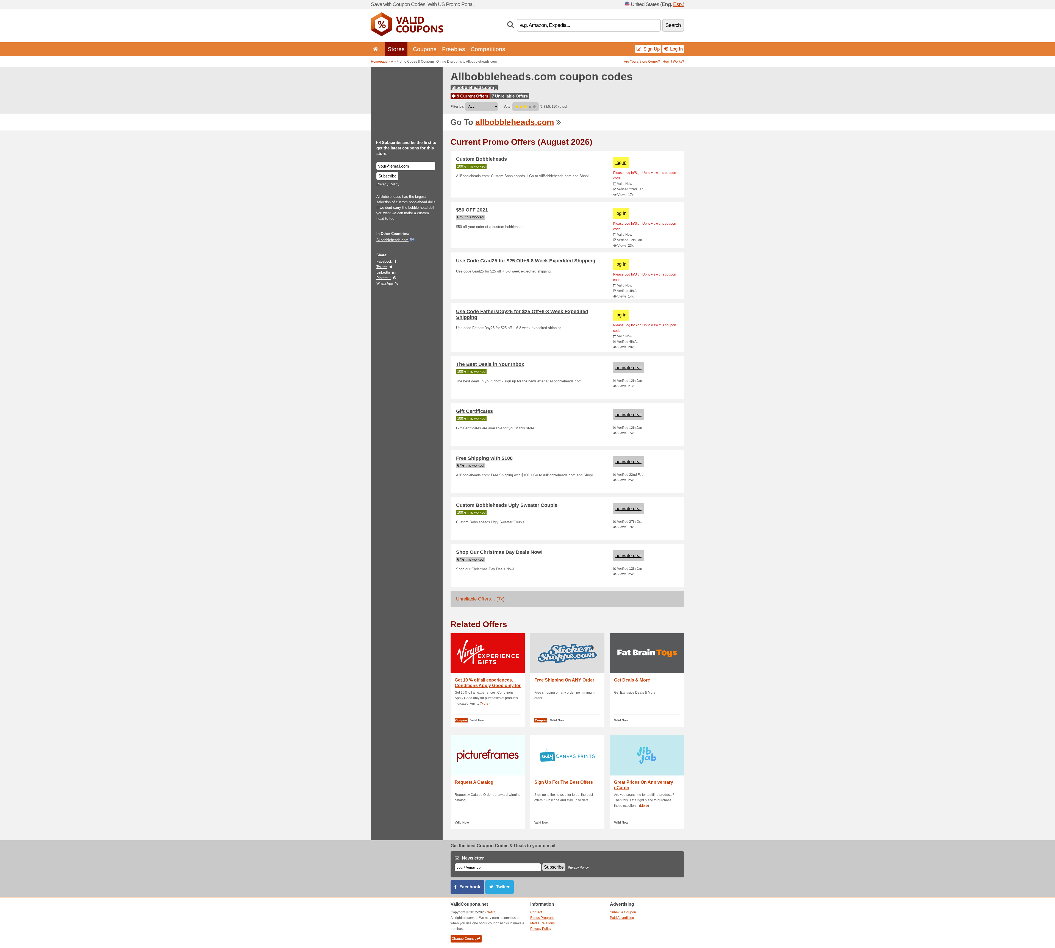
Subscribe (387, 176)
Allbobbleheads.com (392, 240)
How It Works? (673, 61)
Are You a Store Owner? (642, 61)
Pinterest (383, 278)
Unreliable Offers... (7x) (480, 599)
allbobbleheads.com (473, 87)
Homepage (379, 61)
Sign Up (651, 49)
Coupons (425, 49)
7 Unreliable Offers (510, 96)
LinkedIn (383, 272)
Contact (536, 912)
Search (673, 25)
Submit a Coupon (623, 912)
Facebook (384, 261)
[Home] (374, 49)
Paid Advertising (622, 918)
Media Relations (542, 923)
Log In (676, 49)
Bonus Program (542, 918)
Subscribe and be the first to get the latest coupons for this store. (406, 148)
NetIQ (491, 912)
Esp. (678, 4)
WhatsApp (384, 283)
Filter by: (457, 107)
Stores (396, 49)
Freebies (453, 49)
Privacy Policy (387, 184)
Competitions (488, 49)
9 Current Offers (472, 96)
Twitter (381, 267)
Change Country (464, 939)
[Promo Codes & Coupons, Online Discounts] (407, 35)
